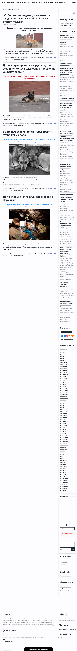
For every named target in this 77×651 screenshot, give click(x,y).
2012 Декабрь (64, 370)
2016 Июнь (63, 453)
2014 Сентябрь (64, 411)
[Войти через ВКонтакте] (62, 336)
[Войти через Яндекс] (67, 336)
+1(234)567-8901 (63, 629)
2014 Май (62, 404)
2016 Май (62, 451)
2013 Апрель (63, 378)
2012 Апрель (63, 355)
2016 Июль (63, 455)
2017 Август (63, 474)
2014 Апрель (63, 402)
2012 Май (62, 356)
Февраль (14, 9)
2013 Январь (63, 372)
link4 (16, 634)
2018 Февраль (64, 486)
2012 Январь (63, 349)
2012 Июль (63, 360)
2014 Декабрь (64, 417)
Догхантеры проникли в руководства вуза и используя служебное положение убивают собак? (29, 69)
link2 (8, 634)
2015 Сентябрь (64, 435)
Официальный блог (65, 587)
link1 (4, 634)
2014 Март (63, 400)
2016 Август (63, 457)
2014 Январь (63, 396)
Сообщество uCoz (65, 589)
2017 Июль (63, 472)
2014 (9, 9)
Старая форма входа (67, 339)
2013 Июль (63, 384)
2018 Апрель (63, 488)
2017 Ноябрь (63, 480)
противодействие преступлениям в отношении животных (33, 2)
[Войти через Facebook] (65, 336)
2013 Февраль (64, 374)
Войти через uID (66, 332)
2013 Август (63, 386)
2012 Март (63, 353)
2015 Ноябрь (63, 439)
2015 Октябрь (64, 437)
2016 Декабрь (64, 460)
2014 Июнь (63, 406)
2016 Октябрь (64, 458)
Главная (5, 9)
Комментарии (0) (19, 59)
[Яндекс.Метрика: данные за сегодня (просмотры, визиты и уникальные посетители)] (65, 576)
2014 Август (63, 409)
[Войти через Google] (70, 336)
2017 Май (62, 468)
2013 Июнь (63, 382)
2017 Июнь (63, 470)
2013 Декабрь (64, 394)
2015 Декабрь (64, 441)
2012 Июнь (63, 358)
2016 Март (63, 447)
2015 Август (63, 433)
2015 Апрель (63, 425)
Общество (13, 57)
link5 (20, 634)
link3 (12, 634)
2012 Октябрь (64, 366)
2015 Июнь (63, 429)
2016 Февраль (64, 445)
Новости (12, 123)
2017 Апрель (63, 466)
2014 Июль (63, 407)
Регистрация (64, 25)
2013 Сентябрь (64, 388)
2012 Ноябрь (63, 368)
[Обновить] (74, 525)
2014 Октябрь (64, 413)
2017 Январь (63, 462)
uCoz (4, 639)
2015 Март (63, 423)
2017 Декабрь (64, 482)
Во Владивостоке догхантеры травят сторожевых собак (27, 133)
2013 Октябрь (64, 390)
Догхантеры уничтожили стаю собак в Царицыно (28, 198)
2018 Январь (63, 484)
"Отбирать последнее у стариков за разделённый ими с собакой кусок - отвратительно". (26, 19)
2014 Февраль (64, 398)
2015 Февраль (64, 421)
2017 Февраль (64, 464)
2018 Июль (63, 490)
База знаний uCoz (65, 591)
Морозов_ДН (40, 57)
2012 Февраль (64, 351)
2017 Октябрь (64, 478)
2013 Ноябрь (63, 392)
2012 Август (63, 362)
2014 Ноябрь (63, 415)
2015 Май (62, 427)
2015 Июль (63, 431)
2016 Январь (63, 443)
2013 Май (62, 380)
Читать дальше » (50, 53)
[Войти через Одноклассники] (72, 336)
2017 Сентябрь (64, 476)
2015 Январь (63, 419)
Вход (70, 25)
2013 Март (63, 376)
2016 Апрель (63, 449)
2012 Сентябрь (64, 364)
